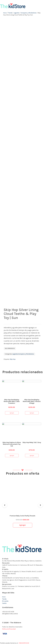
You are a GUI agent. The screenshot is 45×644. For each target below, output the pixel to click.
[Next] (40, 505)
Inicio (5, 13)
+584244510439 (23, 643)
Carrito (4, 603)
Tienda (10, 13)
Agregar (12, 412)
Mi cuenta (5, 601)
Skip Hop (13, 359)
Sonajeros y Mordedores (28, 13)
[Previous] (4, 505)
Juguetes (16, 13)
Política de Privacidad (9, 629)
